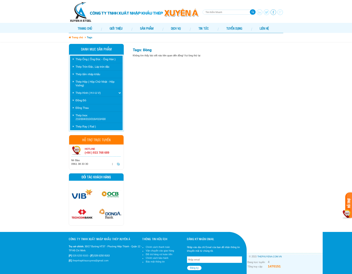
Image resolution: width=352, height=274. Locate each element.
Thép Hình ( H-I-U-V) (88, 92)
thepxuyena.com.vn (269, 256)
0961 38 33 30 (79, 163)
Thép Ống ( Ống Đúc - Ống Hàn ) (95, 59)
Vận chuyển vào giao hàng (160, 250)
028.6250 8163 (80, 255)
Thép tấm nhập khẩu (88, 74)
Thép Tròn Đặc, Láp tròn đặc (93, 66)
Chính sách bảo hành (157, 258)
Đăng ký (194, 268)
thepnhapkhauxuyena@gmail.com (91, 260)
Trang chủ (85, 28)
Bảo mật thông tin (155, 261)
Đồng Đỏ (81, 100)
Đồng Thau (82, 107)
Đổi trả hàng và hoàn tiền (159, 254)
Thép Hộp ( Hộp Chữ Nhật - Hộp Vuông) (95, 83)
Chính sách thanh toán (158, 247)
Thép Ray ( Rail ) (86, 126)
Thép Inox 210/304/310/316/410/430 (91, 117)
